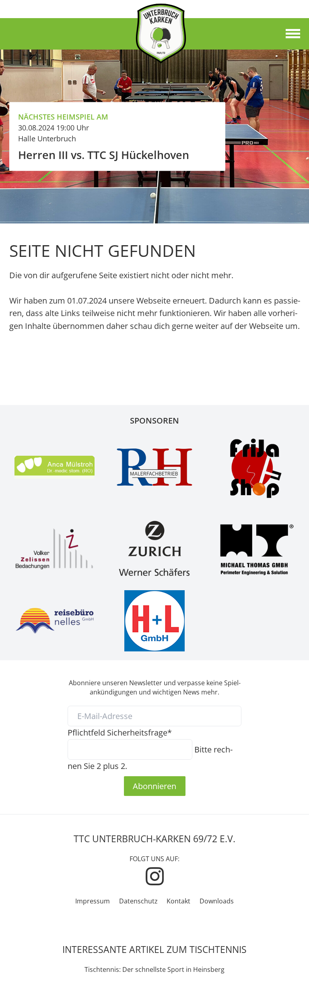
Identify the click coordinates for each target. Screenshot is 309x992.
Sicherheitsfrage (120, 732)
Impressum (92, 901)
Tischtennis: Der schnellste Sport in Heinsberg (154, 969)
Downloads (217, 901)
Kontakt (178, 901)
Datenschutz (138, 901)
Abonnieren (154, 786)
